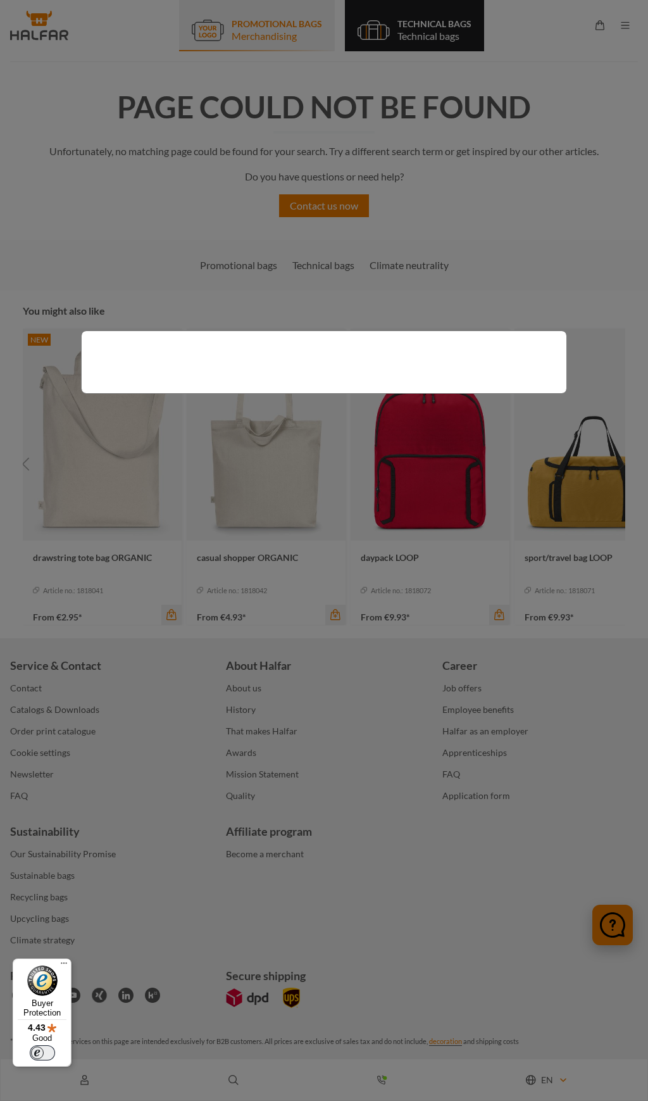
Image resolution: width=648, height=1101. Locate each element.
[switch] (42, 1052)
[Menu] (64, 966)
